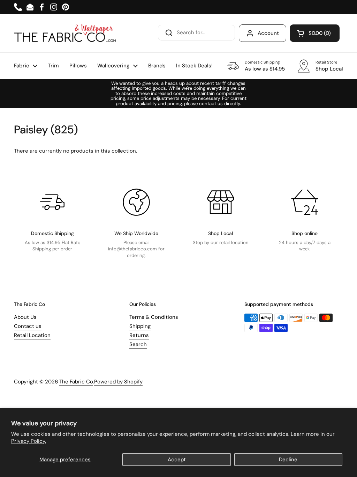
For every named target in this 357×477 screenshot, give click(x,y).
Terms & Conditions (153, 317)
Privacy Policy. (28, 441)
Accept (177, 459)
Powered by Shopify (118, 381)
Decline (288, 459)
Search (138, 344)
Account (268, 33)
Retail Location (32, 335)
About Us (25, 317)
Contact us (27, 326)
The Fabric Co (76, 381)
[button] (315, 33)
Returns (139, 335)
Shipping (140, 326)
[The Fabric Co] (65, 33)
